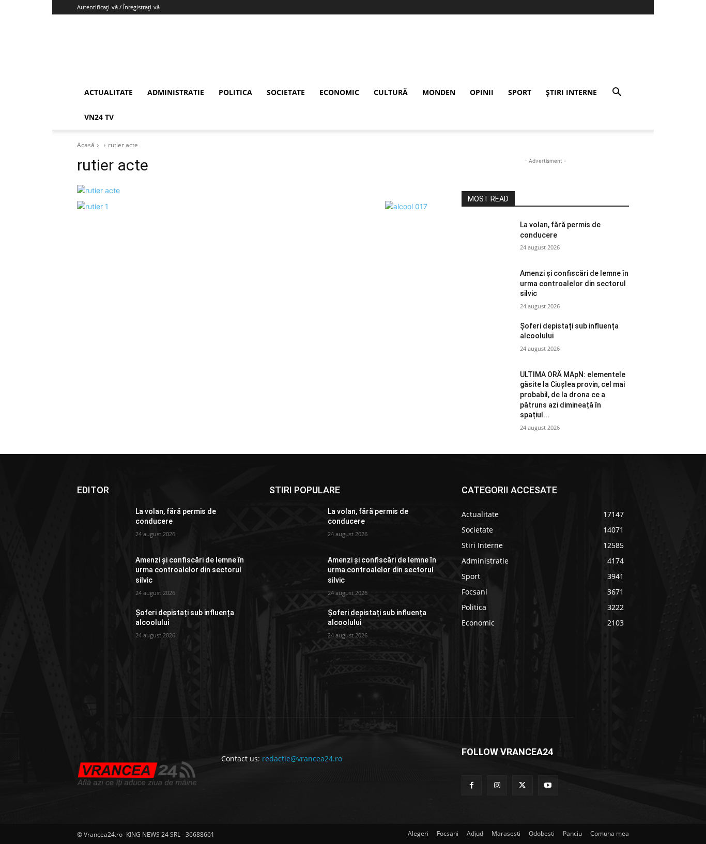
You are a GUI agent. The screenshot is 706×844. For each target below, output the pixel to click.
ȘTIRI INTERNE (571, 92)
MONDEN (438, 92)
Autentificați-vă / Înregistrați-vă (118, 7)
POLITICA (235, 92)
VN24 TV (99, 117)
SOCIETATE (286, 92)
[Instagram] (497, 785)
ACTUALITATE (108, 92)
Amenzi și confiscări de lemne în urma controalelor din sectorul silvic (574, 283)
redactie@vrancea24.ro (302, 758)
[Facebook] (472, 785)
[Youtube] (548, 785)
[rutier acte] (257, 190)
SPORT (519, 92)
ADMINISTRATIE (175, 92)
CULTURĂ (391, 92)
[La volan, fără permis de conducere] (487, 237)
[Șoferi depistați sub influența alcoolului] (487, 338)
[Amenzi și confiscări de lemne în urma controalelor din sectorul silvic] (487, 286)
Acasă (86, 144)
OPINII (482, 92)
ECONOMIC (339, 92)
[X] (522, 785)
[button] (616, 93)
